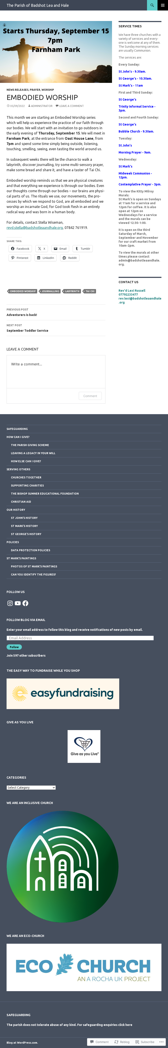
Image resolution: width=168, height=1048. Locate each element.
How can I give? (18, 437)
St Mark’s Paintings (21, 558)
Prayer (35, 89)
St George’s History (26, 534)
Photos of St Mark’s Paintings (34, 566)
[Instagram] (10, 603)
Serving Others (18, 469)
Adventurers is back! (22, 312)
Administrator (41, 106)
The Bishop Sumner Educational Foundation (45, 493)
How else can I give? (26, 461)
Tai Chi (90, 291)
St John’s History (24, 517)
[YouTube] (17, 603)
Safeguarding (17, 428)
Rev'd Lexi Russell (132, 290)
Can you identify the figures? (33, 574)
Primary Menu (163, 5)
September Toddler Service (27, 328)
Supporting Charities (27, 485)
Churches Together (26, 477)
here (128, 1025)
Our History (16, 509)
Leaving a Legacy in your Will (33, 453)
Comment (90, 396)
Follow (14, 647)
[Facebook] (25, 603)
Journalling (50, 291)
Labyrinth (72, 291)
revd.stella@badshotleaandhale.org (35, 228)
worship (48, 89)
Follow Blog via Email (26, 620)
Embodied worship (23, 291)
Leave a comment (71, 106)
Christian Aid (21, 501)
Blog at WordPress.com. (22, 1042)
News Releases (17, 89)
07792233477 (128, 294)
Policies (13, 542)
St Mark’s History (24, 526)
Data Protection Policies (30, 550)
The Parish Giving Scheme (30, 445)
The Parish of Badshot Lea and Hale (38, 5)
